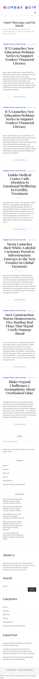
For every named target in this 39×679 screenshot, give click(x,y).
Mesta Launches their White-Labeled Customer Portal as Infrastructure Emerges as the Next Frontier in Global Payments (19, 255)
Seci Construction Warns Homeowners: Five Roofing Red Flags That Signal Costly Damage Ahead (19, 324)
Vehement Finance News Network (14, 44)
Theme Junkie (29, 670)
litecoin (5, 477)
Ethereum (6, 473)
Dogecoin (6, 469)
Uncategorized (7, 480)
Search (5, 586)
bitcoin (5, 465)
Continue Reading (19, 96)
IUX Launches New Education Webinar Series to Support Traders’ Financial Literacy (19, 55)
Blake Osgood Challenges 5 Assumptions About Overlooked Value (19, 387)
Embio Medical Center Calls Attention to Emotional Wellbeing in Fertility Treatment (19, 184)
